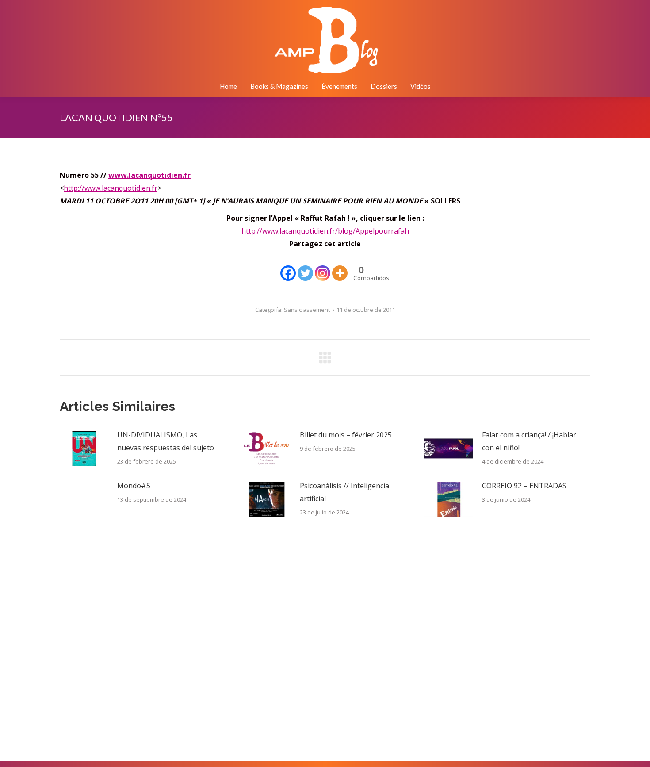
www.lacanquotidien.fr (149, 175)
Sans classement (307, 310)
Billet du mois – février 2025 (346, 435)
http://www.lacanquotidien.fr (110, 188)
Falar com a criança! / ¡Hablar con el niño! (529, 441)
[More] (340, 267)
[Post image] (84, 448)
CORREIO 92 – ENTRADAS (524, 486)
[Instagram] (322, 267)
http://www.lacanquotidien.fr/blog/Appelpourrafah (325, 231)
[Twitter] (305, 267)
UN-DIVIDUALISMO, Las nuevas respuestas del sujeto (165, 441)
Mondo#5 (133, 486)
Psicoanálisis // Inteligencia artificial (344, 492)
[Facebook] (288, 267)
